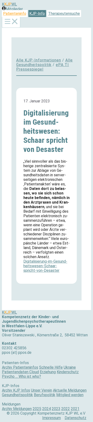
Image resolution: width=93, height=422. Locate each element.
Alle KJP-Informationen (38, 60)
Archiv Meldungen (17, 408)
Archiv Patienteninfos (20, 367)
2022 (65, 408)
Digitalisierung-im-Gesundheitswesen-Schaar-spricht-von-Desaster (45, 266)
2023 (56, 408)
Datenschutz (75, 418)
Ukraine (70, 367)
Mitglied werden (69, 395)
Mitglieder (14, 9)
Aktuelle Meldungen (70, 390)
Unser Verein (41, 390)
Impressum (51, 418)
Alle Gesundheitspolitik (44, 62)
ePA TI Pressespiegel (42, 67)
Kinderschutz (68, 372)
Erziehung (48, 372)
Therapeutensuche (64, 13)
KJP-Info (37, 13)
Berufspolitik (44, 395)
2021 (75, 408)
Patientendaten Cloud (20, 372)
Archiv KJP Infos (16, 390)
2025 (37, 408)
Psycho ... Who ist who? (21, 376)
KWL (9, 4)
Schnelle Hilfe (51, 367)
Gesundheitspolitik (17, 395)
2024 (46, 408)
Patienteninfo (14, 13)
